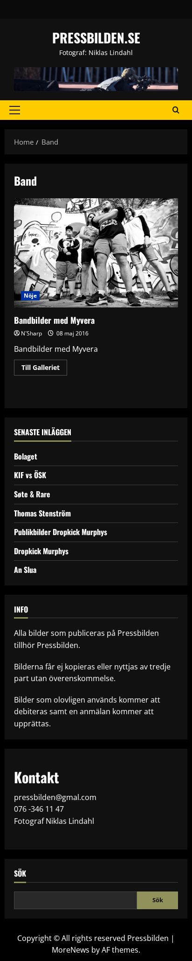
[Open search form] (175, 110)
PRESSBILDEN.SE (96, 37)
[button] (15, 110)
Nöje (30, 295)
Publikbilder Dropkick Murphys (60, 531)
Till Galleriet (44, 369)
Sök (20, 873)
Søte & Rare (32, 494)
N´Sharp (31, 333)
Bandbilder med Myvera (96, 253)
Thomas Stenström (42, 513)
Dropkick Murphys (41, 551)
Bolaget (25, 456)
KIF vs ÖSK (30, 474)
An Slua (25, 569)
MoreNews (70, 950)
